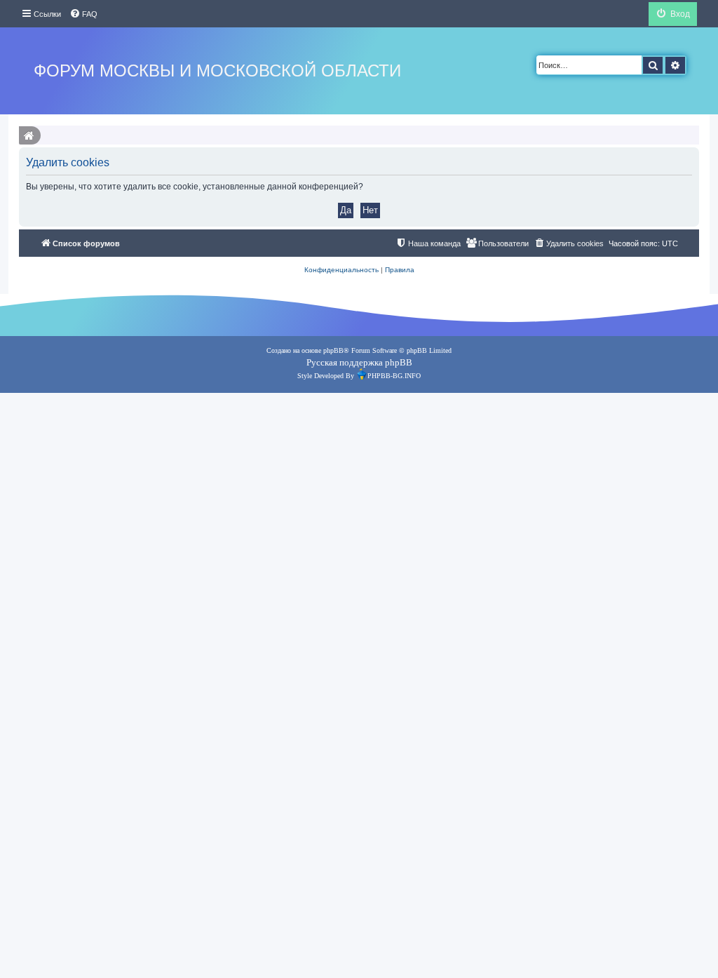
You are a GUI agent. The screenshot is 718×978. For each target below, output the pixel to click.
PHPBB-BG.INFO (394, 376)
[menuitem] (83, 14)
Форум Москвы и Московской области (217, 70)
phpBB (333, 350)
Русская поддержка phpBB (359, 362)
